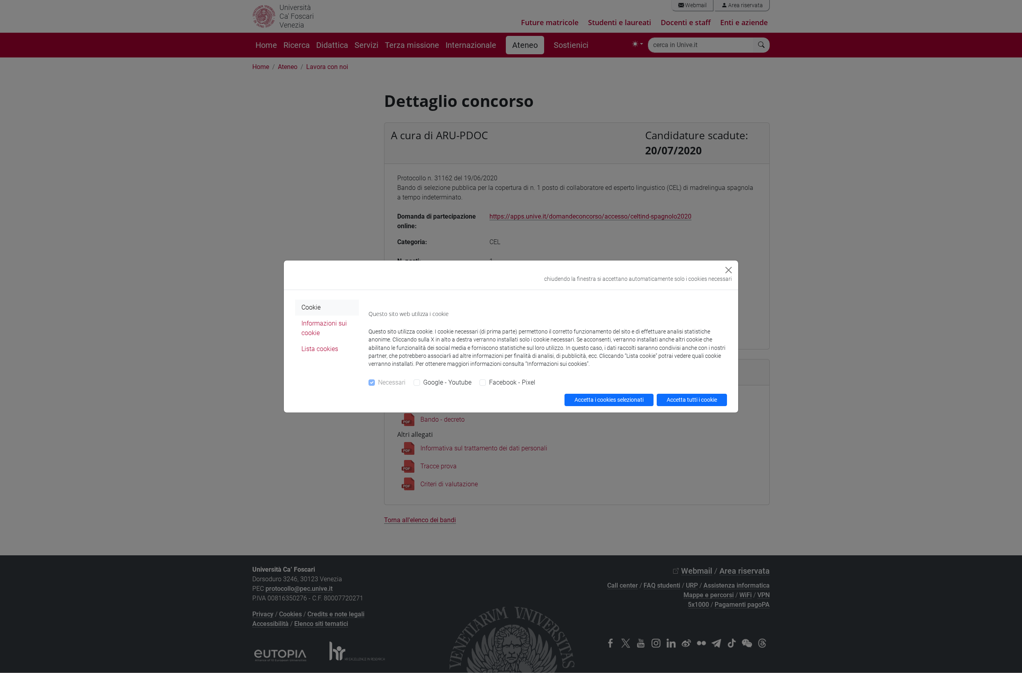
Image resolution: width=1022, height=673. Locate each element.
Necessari (392, 382)
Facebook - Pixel (512, 382)
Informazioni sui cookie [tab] (324, 328)
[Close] (728, 270)
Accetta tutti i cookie (692, 400)
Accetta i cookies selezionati (609, 400)
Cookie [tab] (311, 307)
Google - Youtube (447, 382)
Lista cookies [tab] (319, 349)
